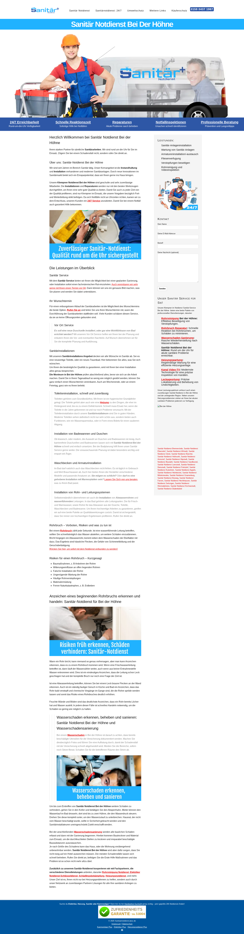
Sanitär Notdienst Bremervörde (170, 448)
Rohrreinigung (170, 318)
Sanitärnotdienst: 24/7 (108, 10)
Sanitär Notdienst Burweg (168, 478)
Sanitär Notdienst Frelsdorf (177, 467)
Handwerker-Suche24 (133, 904)
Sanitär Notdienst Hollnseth (169, 457)
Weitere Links (158, 10)
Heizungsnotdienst (116, 876)
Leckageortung (170, 379)
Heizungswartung (171, 360)
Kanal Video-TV (170, 369)
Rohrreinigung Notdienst (115, 872)
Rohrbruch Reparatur (174, 328)
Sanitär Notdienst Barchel (181, 454)
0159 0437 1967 (202, 9)
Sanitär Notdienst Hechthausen (177, 481)
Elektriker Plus (120, 927)
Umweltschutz (135, 10)
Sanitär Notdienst (79, 10)
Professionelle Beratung (219, 122)
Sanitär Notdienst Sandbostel (186, 462)
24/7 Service (93, 201)
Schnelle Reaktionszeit (73, 122)
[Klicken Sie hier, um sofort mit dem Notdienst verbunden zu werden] (83, 549)
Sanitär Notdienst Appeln (185, 470)
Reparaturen (122, 122)
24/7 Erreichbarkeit (24, 122)
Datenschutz (127, 924)
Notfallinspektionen (171, 122)
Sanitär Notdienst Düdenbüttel (170, 489)
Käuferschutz (179, 10)
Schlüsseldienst (69, 876)
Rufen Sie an (74, 310)
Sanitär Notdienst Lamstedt (169, 465)
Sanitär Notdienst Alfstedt (177, 451)
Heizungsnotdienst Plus (137, 927)
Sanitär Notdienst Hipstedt (176, 459)
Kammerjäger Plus (104, 927)
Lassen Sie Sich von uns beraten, (121, 479)
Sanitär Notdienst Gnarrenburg (182, 475)
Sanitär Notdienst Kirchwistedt (183, 486)
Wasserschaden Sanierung (177, 337)
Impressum (116, 924)
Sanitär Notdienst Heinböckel (169, 473)
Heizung (104, 402)
